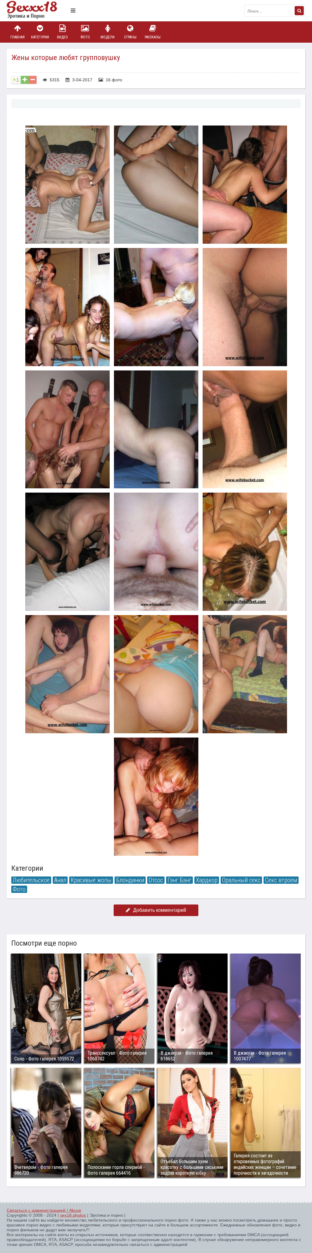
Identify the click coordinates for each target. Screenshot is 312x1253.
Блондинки (130, 880)
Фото (85, 37)
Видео (62, 37)
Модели (108, 37)
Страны (130, 37)
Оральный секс (241, 880)
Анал (60, 880)
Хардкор (207, 880)
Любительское (31, 880)
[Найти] (299, 10)
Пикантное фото (37, 10)
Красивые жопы (91, 880)
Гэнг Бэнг (179, 880)
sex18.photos (73, 1215)
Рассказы (153, 37)
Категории (40, 37)
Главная (17, 37)
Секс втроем (281, 880)
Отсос (156, 880)
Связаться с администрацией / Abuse (44, 1210)
